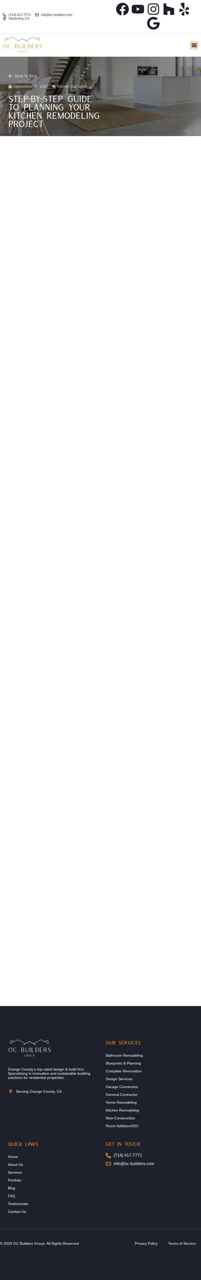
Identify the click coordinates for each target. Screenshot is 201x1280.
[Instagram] (153, 9)
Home (13, 1157)
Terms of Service (182, 1243)
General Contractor (122, 1094)
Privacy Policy (146, 1243)
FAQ (11, 1196)
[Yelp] (184, 9)
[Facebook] (122, 9)
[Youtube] (137, 9)
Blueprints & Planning (123, 1063)
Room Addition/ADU (122, 1126)
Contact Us (17, 1211)
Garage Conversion (122, 1087)
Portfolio (14, 1180)
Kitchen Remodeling (122, 1110)
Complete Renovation (124, 1071)
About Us (15, 1164)
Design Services (119, 1079)
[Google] (153, 23)
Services (15, 1172)
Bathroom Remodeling (124, 1055)
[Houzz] (168, 9)
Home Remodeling (121, 1102)
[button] (194, 45)
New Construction (120, 1118)
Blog (11, 1188)
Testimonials (18, 1204)
